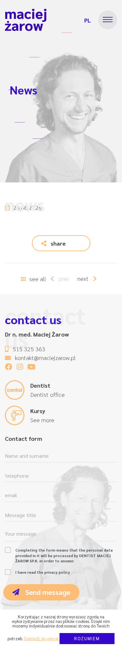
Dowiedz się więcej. (42, 638)
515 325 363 (29, 349)
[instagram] (20, 366)
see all (37, 278)
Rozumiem (87, 638)
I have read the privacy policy (42, 572)
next (83, 278)
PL (87, 20)
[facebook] (8, 366)
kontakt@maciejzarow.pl (45, 357)
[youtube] (31, 366)
